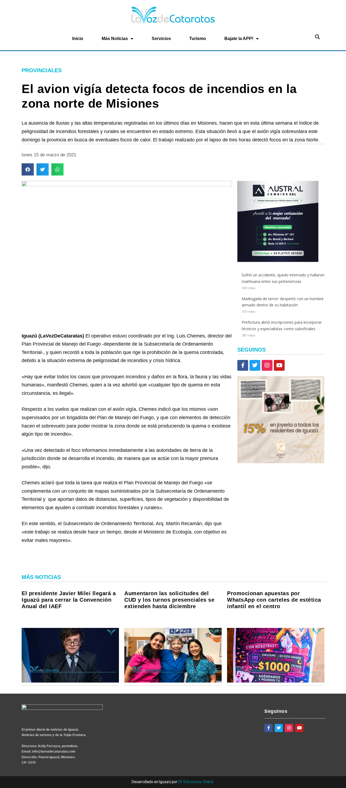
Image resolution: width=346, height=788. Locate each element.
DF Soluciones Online (196, 782)
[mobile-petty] (280, 461)
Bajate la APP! (238, 38)
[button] (317, 36)
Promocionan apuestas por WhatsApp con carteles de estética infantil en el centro (274, 599)
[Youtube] (279, 365)
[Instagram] (267, 365)
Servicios (161, 38)
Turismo (197, 38)
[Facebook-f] (242, 365)
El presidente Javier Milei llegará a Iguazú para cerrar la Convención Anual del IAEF (69, 599)
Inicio (77, 38)
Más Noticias (115, 38)
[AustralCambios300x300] (277, 260)
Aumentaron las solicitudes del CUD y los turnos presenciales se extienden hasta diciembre (169, 599)
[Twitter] (254, 365)
